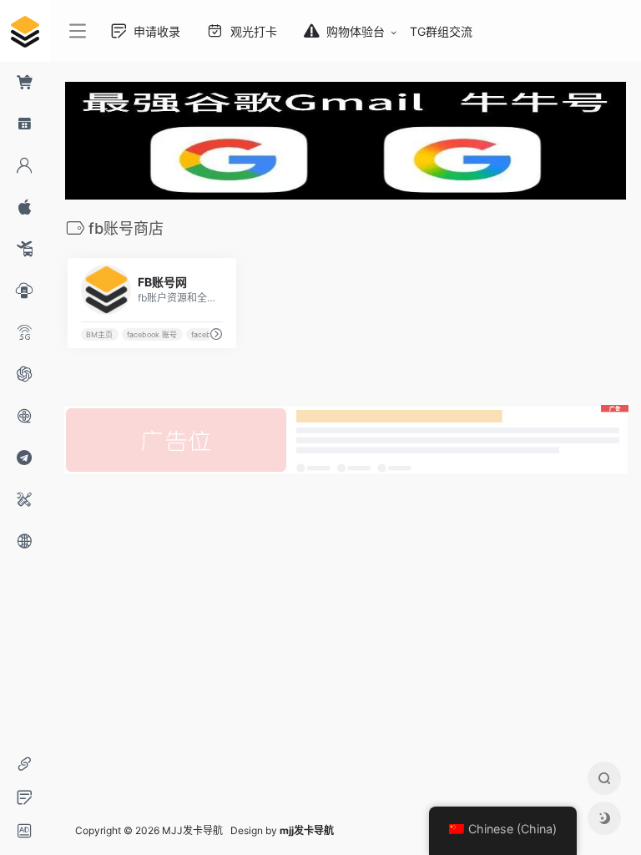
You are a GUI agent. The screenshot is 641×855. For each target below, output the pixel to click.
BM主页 (99, 334)
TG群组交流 (441, 31)
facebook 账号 (152, 334)
